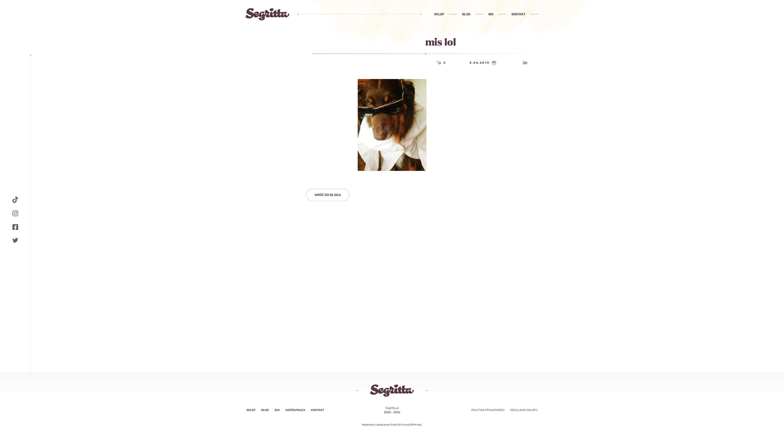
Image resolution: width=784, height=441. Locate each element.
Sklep (439, 14)
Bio (490, 14)
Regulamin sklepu (524, 410)
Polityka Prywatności (487, 410)
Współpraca (295, 410)
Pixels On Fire (399, 424)
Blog (466, 14)
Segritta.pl (392, 408)
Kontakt (518, 14)
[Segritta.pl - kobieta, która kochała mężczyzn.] (267, 14)
